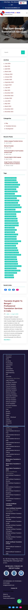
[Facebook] (5, 290)
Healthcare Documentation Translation (13, 207)
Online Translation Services (10, 257)
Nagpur (8, 415)
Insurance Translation (11, 394)
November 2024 (9, 95)
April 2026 (7, 69)
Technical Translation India (10, 268)
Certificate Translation (11, 382)
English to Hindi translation (10, 198)
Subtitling (8, 366)
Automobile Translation (11, 395)
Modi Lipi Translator (9, 146)
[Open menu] (27, 13)
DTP (7, 374)
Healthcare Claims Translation (11, 202)
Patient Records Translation (10, 259)
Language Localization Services (11, 225)
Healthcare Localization (10, 209)
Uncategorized (9, 128)
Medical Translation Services (11, 248)
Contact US (8, 423)
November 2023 (9, 111)
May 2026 (7, 66)
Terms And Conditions (9, 598)
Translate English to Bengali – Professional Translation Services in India (13, 306)
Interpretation (9, 368)
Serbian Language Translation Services (13, 141)
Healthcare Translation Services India (12, 211)
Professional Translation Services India (13, 266)
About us (5, 594)
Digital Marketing (10, 372)
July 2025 (7, 87)
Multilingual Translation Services (11, 252)
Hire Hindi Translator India (10, 216)
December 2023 (9, 109)
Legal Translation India (9, 232)
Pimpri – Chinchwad (11, 417)
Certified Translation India (10, 189)
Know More (7, 339)
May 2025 (7, 90)
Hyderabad (8, 421)
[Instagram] (17, 290)
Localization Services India (10, 236)
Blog (7, 123)
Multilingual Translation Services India (12, 254)
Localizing (8, 361)
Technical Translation (11, 388)
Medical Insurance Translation (11, 243)
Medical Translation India (10, 245)
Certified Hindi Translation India (11, 186)
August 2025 (8, 85)
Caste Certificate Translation (14, 508)
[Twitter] (9, 290)
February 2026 (8, 74)
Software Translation (11, 401)
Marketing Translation (11, 390)
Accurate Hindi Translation (10, 177)
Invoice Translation (10, 403)
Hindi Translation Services (10, 214)
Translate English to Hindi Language (12, 157)
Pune (7, 409)
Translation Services (11, 126)
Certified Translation (11, 384)
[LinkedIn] (13, 290)
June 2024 (7, 101)
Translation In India (9, 275)
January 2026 (8, 77)
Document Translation (9, 193)
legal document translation (10, 229)
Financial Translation (11, 386)
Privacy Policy (6, 596)
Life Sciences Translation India (11, 234)
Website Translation (11, 397)
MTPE (7, 359)
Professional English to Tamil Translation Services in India (13, 151)
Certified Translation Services (11, 191)
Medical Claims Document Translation (12, 241)
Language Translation (9, 227)
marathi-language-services (10, 238)
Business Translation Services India (12, 184)
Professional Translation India (11, 263)
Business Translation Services (11, 182)
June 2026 (7, 63)
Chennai (8, 419)
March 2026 (8, 71)
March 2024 (8, 106)
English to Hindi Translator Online (12, 200)
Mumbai (8, 411)
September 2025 (9, 82)
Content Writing (10, 370)
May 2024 (7, 103)
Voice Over (8, 376)
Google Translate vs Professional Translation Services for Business (12, 162)
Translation (8, 357)
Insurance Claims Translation (11, 220)
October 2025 (8, 79)
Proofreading (9, 363)
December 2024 (9, 93)
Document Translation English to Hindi (13, 196)
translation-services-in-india (10, 272)
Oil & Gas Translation (11, 399)
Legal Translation (10, 380)
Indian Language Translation (11, 218)
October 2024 (8, 98)
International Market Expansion (11, 223)
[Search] (23, 52)
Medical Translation (11, 392)
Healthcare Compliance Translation (12, 205)
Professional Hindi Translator (11, 261)
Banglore (8, 413)
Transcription (9, 364)
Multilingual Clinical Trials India (11, 250)
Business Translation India (10, 180)
